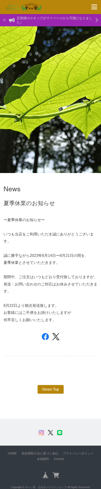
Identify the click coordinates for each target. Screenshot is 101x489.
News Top (50, 389)
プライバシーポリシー (78, 453)
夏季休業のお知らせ (29, 203)
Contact (59, 458)
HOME (12, 453)
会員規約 (43, 459)
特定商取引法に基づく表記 (40, 453)
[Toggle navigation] (94, 7)
